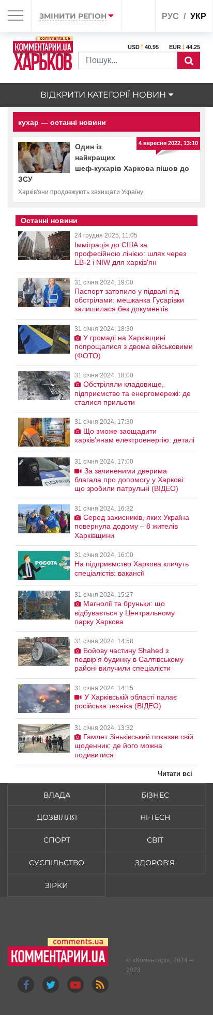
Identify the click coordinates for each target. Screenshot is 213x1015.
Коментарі (151, 960)
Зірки (56, 885)
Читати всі (175, 774)
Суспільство (56, 862)
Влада (56, 795)
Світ (155, 840)
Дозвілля (57, 817)
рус (170, 16)
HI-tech (155, 817)
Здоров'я (155, 862)
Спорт (56, 840)
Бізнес (155, 795)
